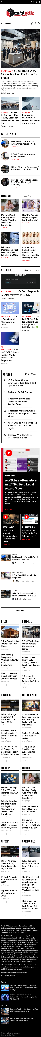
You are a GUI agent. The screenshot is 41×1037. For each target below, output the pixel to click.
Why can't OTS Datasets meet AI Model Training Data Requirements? (10, 355)
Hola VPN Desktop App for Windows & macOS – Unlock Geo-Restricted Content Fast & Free (24, 988)
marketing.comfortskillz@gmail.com (15, 973)
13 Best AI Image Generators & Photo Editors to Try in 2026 (25, 168)
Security (5, 768)
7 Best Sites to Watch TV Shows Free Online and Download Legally (22, 426)
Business (6, 70)
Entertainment (11, 475)
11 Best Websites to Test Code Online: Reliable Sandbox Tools (19, 401)
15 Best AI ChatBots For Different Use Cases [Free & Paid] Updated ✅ (30, 321)
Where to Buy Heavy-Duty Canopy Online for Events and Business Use (10, 117)
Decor (4, 621)
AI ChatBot (8, 291)
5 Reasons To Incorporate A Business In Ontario (31, 116)
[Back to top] (36, 1032)
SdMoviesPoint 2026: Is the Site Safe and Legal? (30, 533)
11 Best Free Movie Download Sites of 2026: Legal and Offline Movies (22, 413)
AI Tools (5, 841)
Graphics (6, 694)
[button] (3, 2)
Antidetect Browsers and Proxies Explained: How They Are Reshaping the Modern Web (23, 997)
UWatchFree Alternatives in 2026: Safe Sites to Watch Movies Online (11, 536)
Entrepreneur (29, 694)
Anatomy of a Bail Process (20, 392)
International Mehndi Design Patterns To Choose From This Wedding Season (30, 252)
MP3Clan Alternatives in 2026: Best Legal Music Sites (21, 484)
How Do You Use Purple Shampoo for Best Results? (30, 217)
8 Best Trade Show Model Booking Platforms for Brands (19, 74)
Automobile (28, 841)
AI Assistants (6, 348)
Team (3, 2)
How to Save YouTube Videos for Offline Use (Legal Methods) (24, 182)
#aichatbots (7, 316)
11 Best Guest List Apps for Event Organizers (23, 155)
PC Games (15, 554)
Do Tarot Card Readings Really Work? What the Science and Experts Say (8, 220)
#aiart (14, 590)
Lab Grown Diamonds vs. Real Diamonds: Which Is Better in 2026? (9, 251)
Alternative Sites (28, 527)
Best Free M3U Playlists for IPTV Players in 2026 (20, 436)
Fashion (26, 768)
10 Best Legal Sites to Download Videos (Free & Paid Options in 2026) (22, 383)
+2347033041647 (9, 976)
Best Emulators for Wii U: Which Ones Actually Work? (23, 142)
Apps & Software (17, 572)
